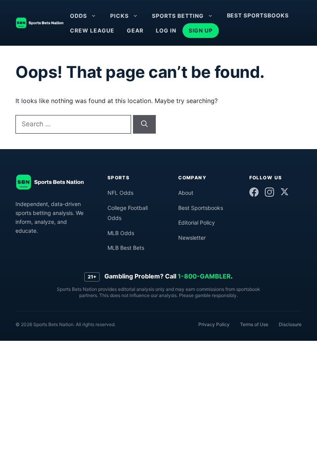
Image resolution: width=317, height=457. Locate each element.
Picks (119, 15)
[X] (284, 191)
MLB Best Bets (125, 247)
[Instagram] (269, 192)
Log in (166, 30)
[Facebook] (254, 192)
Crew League (92, 30)
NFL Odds (120, 192)
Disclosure (290, 324)
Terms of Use (254, 324)
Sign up (201, 30)
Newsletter (192, 237)
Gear (135, 30)
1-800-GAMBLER (204, 276)
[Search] (144, 124)
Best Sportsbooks (258, 15)
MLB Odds (120, 233)
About (185, 192)
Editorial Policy (196, 222)
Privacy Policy (214, 324)
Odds (78, 15)
